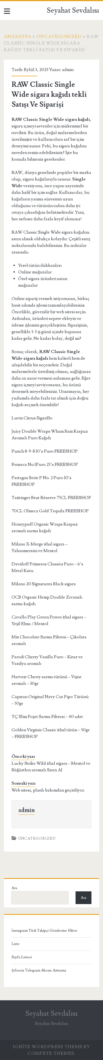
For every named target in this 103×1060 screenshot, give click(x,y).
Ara (14, 888)
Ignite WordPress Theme (47, 1046)
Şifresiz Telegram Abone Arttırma (39, 970)
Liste (16, 944)
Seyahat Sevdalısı (73, 10)
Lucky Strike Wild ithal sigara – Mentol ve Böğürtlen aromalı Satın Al (51, 767)
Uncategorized (59, 36)
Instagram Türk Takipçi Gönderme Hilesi (44, 930)
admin (68, 69)
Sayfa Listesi (22, 957)
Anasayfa (17, 36)
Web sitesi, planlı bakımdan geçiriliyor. (48, 790)
